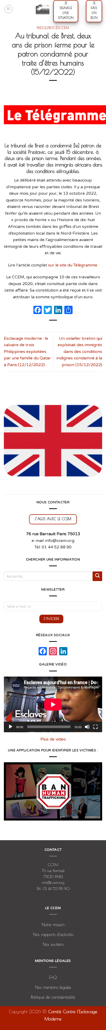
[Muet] (87, 726)
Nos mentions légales (53, 987)
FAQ (53, 977)
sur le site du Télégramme (72, 265)
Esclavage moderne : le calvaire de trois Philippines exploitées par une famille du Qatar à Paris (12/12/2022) (27, 351)
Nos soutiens (53, 944)
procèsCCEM (58, 28)
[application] (53, 704)
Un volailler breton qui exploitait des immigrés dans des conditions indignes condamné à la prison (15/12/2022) (79, 351)
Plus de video (53, 739)
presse (42, 28)
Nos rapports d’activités (53, 934)
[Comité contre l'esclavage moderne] (42, 9)
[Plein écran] (95, 726)
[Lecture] (10, 726)
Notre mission (53, 924)
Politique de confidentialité (53, 997)
